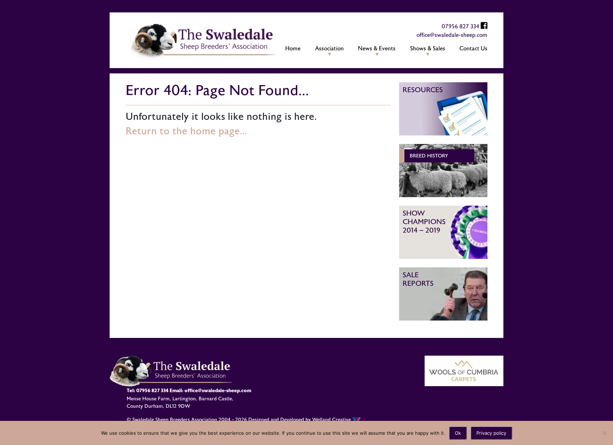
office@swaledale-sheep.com (451, 35)
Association (329, 48)
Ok (458, 433)
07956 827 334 (460, 26)
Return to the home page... (186, 131)
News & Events (377, 48)
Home (292, 48)
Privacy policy (491, 433)
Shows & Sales (427, 48)
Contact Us (473, 48)
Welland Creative (332, 420)
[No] (604, 432)
